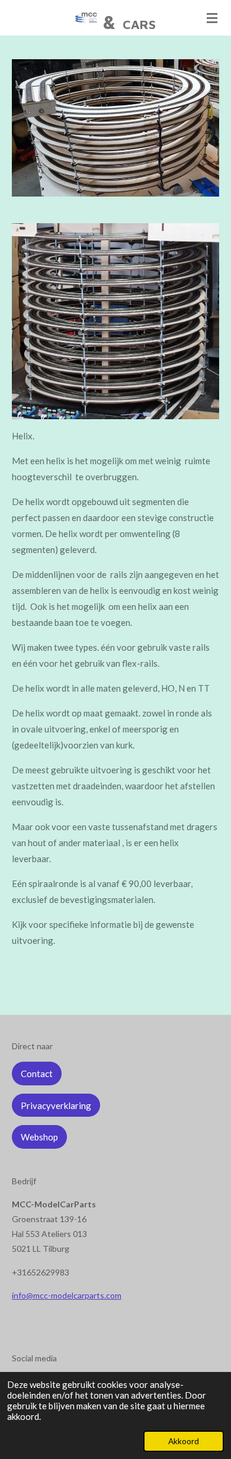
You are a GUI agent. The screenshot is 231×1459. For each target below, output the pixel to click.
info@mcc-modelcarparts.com (66, 1295)
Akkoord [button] (183, 1441)
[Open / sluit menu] (212, 18)
